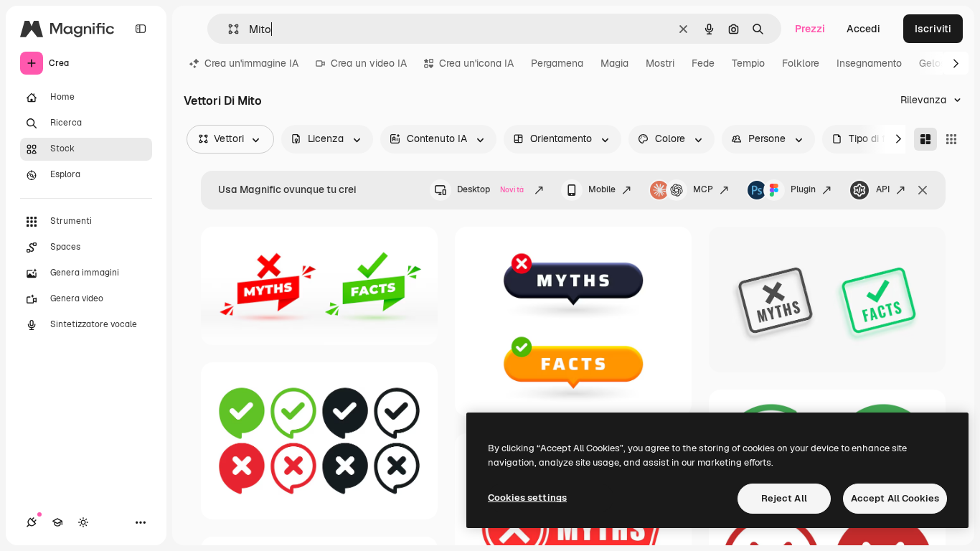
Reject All (784, 498)
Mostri (660, 63)
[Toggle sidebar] (140, 28)
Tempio (748, 63)
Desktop (490, 189)
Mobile (602, 189)
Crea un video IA (369, 63)
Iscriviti (933, 28)
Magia (614, 63)
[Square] (951, 139)
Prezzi (810, 28)
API (883, 189)
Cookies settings (527, 497)
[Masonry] (925, 139)
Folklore (800, 63)
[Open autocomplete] (228, 29)
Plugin (803, 189)
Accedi (863, 28)
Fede (703, 63)
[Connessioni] (31, 522)
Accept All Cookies (895, 498)
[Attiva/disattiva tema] (83, 522)
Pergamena (557, 63)
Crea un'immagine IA (251, 63)
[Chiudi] (922, 190)
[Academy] (57, 522)
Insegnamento (869, 63)
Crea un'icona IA (476, 63)
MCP (703, 189)
